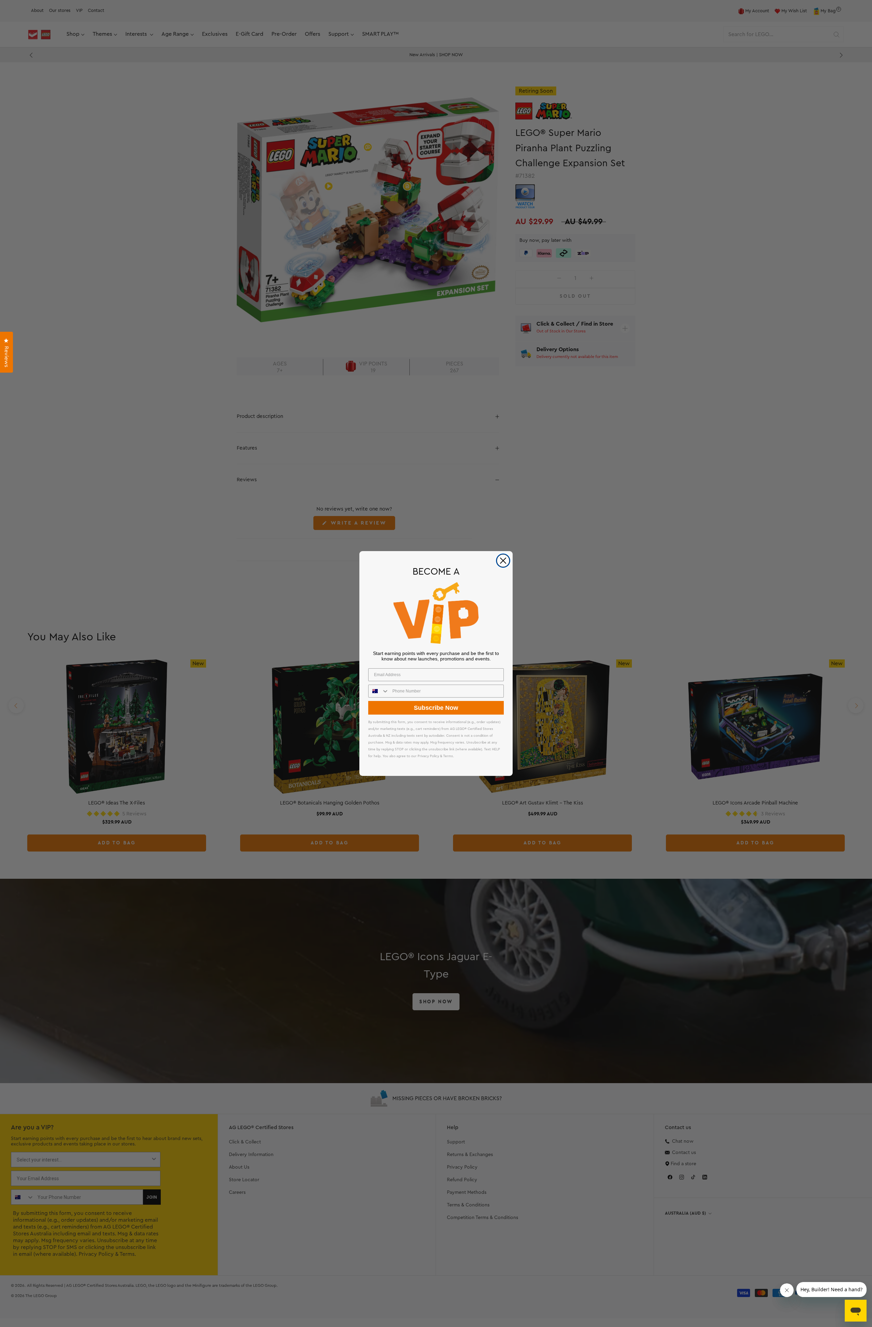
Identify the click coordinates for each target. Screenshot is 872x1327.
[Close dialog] (503, 560)
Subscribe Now (436, 707)
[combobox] (379, 691)
